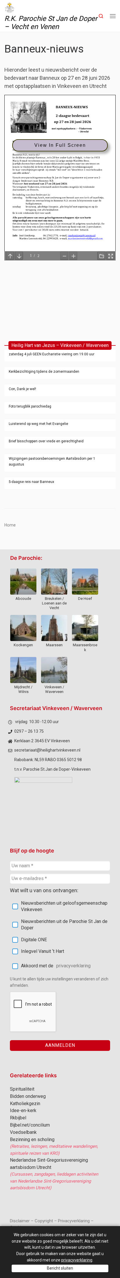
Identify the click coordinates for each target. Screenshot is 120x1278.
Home (10, 525)
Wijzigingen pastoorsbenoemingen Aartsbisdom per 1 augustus (52, 461)
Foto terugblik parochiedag (30, 406)
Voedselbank (23, 1132)
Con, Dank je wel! (22, 389)
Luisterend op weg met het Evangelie (38, 424)
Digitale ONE (34, 939)
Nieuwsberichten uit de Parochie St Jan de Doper (64, 925)
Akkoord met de (56, 966)
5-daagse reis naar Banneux (31, 482)
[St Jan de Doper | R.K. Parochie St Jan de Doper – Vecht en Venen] (9, 7)
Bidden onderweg (28, 1096)
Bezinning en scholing (32, 1139)
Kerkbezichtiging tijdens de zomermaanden (44, 372)
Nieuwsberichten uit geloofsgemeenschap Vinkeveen (64, 906)
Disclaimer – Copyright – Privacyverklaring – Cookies (51, 1224)
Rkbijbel (18, 1117)
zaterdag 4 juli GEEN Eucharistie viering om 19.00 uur (51, 354)
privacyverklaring (73, 966)
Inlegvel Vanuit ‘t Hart (42, 951)
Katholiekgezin (25, 1103)
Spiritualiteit (22, 1089)
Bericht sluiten (60, 1268)
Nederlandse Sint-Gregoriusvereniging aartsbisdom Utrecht (49, 1163)
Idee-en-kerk (23, 1110)
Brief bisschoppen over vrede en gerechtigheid (46, 441)
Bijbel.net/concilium (30, 1125)
